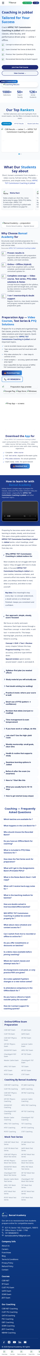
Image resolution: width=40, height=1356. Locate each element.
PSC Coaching (7, 1319)
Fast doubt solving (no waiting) (19, 686)
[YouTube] (14, 1342)
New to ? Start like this (15, 780)
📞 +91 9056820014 (12, 379)
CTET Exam (25, 1074)
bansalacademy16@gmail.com (17, 1235)
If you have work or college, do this (21, 729)
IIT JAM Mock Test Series (27, 1143)
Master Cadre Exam (11, 1060)
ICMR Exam (6, 1294)
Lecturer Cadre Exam (26, 1045)
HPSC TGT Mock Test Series (10, 1186)
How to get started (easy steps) (20, 796)
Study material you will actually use (21, 679)
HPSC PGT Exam (27, 1050)
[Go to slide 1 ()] (19, 154)
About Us (6, 1246)
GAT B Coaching (8, 1315)
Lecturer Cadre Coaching (26, 1100)
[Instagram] (9, 1342)
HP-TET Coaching (27, 1128)
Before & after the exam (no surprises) (18, 772)
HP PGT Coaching (27, 1093)
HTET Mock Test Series (10, 1192)
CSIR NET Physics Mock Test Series (10, 1155)
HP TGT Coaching (27, 1111)
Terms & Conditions (10, 1259)
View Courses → (20, 73)
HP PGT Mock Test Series (27, 1155)
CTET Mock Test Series (27, 1198)
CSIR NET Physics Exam (10, 1039)
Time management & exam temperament (17, 721)
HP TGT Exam (26, 1054)
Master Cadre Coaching (9, 1118)
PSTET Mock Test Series (10, 1198)
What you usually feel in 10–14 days (19, 788)
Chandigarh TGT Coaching (27, 1118)
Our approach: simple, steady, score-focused (19, 616)
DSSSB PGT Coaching (8, 1106)
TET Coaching (26, 1124)
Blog (4, 1256)
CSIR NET (5, 1280)
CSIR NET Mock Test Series (11, 1143)
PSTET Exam (8, 1074)
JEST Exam (6, 1298)
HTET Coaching (9, 1128)
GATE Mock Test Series (27, 1149)
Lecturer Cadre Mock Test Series (27, 1162)
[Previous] (3, 140)
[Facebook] (4, 1342)
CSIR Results (6, 124)
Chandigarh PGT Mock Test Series (10, 1174)
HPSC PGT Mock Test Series (27, 1168)
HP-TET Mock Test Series (27, 1192)
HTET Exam (8, 1070)
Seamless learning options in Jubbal (18, 763)
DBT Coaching (8, 1322)
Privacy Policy (7, 1263)
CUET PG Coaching (11, 1089)
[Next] (37, 140)
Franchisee (6, 1252)
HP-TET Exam (26, 1070)
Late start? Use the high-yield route (19, 736)
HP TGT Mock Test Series (27, 1174)
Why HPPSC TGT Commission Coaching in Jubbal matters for (19, 555)
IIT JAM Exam (26, 1030)
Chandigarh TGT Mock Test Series (27, 1180)
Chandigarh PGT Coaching (10, 1112)
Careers (5, 1249)
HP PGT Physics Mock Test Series (10, 1162)
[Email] (25, 1342)
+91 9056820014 (11, 1233)
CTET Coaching (26, 1132)
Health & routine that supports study (19, 754)
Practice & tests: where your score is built (21, 694)
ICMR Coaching (8, 1326)
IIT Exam (5, 1284)
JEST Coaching (8, 1329)
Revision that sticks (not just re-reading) (20, 712)
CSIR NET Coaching (11, 1085)
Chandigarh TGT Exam (27, 1061)
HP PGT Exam (26, 1038)
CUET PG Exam (9, 1034)
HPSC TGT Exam (10, 1066)
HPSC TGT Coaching (11, 1124)
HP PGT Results (19, 124)
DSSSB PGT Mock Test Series (10, 1168)
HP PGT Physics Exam (9, 1045)
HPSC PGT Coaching (28, 1105)
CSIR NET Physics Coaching (10, 1094)
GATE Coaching (27, 1089)
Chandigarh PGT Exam (10, 1055)
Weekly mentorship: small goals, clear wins (20, 745)
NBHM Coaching (9, 1332)
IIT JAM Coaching (27, 1085)
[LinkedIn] (20, 1342)
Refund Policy (7, 1266)
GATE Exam (25, 1034)
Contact (5, 1269)
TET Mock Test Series (26, 1186)
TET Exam (24, 1066)
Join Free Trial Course (20, 67)
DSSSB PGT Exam (10, 1050)
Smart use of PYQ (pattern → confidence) (18, 703)
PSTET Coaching (10, 1132)
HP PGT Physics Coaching (9, 1100)
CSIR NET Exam (9, 1030)
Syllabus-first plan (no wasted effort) (19, 671)
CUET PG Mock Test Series (11, 1149)
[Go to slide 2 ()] (20, 154)
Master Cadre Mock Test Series (11, 1180)
